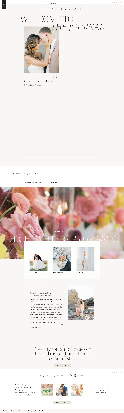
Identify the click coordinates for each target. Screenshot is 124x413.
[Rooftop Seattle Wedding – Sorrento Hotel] (41, 50)
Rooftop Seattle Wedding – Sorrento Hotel (39, 83)
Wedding (56, 77)
